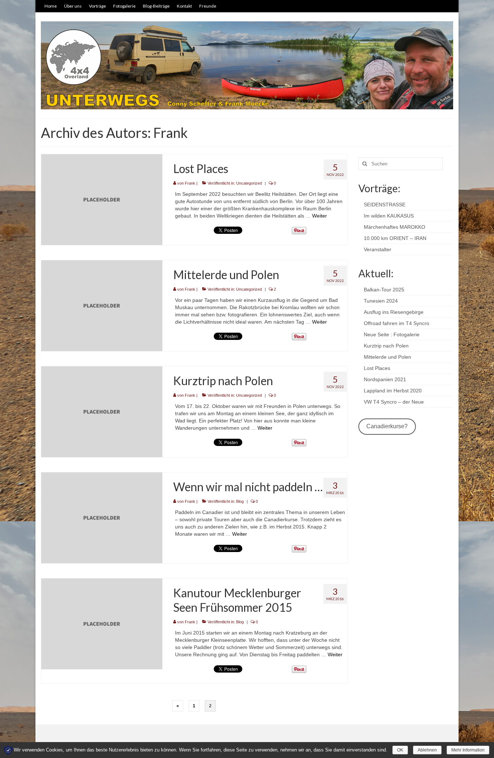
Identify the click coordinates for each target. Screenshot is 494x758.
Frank (190, 183)
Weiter (319, 216)
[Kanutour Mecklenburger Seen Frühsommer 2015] (101, 623)
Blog (240, 501)
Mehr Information (468, 750)
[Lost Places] (101, 199)
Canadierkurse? (387, 426)
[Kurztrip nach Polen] (101, 411)
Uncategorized (249, 183)
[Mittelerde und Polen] (101, 305)
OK (400, 750)
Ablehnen (427, 750)
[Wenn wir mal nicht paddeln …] (101, 517)
